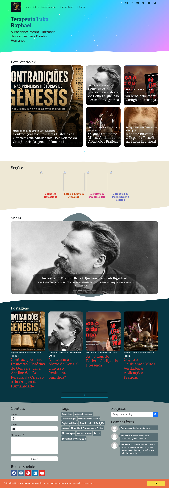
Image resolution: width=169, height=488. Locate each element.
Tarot (97, 433)
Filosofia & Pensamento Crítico (87, 428)
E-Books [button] (81, 7)
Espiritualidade (70, 423)
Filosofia (65, 428)
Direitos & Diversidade (89, 418)
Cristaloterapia (69, 418)
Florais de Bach (84, 433)
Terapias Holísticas (74, 438)
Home (28, 7)
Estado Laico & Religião (92, 423)
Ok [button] (156, 483)
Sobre (36, 7)
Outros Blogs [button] (66, 7)
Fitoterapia (68, 433)
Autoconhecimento (83, 414)
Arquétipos (67, 414)
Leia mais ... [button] (88, 483)
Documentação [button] (48, 7)
